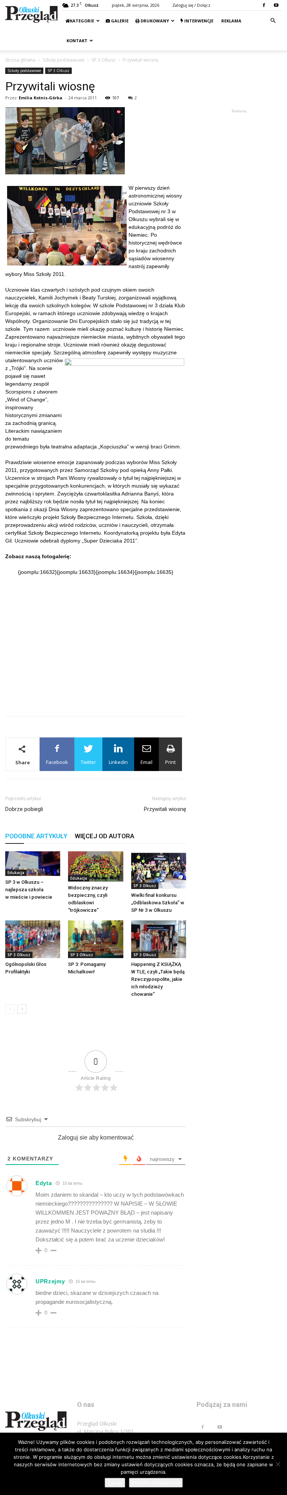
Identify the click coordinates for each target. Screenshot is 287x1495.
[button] (273, 20)
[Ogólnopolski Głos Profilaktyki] (32, 939)
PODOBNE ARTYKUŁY (36, 836)
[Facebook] (263, 5)
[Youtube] (276, 5)
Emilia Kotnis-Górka (40, 97)
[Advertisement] (95, 691)
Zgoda (115, 1483)
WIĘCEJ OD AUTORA (104, 836)
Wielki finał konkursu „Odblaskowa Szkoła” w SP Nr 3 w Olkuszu (157, 902)
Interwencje (198, 21)
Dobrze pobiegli (24, 809)
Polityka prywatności (156, 1483)
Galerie (119, 21)
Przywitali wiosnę (165, 809)
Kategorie (82, 21)
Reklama (230, 21)
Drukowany (154, 21)
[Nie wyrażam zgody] (277, 1464)
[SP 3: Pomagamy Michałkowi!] (95, 939)
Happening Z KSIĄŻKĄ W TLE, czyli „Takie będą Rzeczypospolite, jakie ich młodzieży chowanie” (158, 979)
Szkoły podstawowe (63, 60)
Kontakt (76, 40)
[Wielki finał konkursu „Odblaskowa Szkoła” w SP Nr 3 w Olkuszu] (158, 870)
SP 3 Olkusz (103, 60)
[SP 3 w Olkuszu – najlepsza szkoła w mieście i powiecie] (32, 863)
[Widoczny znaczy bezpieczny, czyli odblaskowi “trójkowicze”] (95, 866)
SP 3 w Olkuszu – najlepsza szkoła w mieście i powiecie (28, 889)
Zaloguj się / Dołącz (191, 5)
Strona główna (20, 60)
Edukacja (15, 872)
